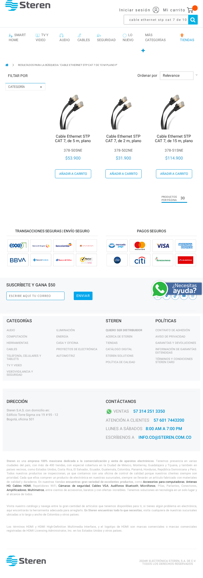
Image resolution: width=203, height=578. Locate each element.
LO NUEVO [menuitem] (128, 37)
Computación (17, 336)
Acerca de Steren (119, 336)
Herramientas (17, 343)
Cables (12, 349)
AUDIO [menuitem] (64, 37)
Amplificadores (16, 490)
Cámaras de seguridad (74, 486)
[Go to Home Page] (7, 65)
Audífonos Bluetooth (124, 486)
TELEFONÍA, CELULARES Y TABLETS (24, 357)
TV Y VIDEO (14, 365)
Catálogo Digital (119, 349)
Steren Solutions (119, 356)
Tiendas (112, 343)
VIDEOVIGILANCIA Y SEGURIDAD (20, 373)
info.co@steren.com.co (165, 437)
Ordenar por (147, 75)
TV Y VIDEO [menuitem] (42, 37)
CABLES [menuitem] (83, 37)
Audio (11, 330)
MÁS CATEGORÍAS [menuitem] (155, 37)
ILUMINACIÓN (65, 330)
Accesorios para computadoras (163, 482)
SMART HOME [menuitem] (17, 37)
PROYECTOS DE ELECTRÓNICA (76, 349)
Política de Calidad (120, 362)
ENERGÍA (62, 336)
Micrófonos (147, 486)
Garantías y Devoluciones (175, 343)
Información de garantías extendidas (175, 351)
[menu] (101, 43)
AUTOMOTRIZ (65, 356)
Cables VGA (100, 486)
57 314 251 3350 (149, 411)
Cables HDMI (22, 486)
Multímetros (36, 490)
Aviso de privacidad (170, 336)
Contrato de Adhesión (172, 330)
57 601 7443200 (169, 420)
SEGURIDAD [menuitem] (106, 37)
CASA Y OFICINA (67, 343)
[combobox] (163, 19)
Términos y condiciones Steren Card (174, 360)
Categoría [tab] (16, 86)
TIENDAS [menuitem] (187, 37)
